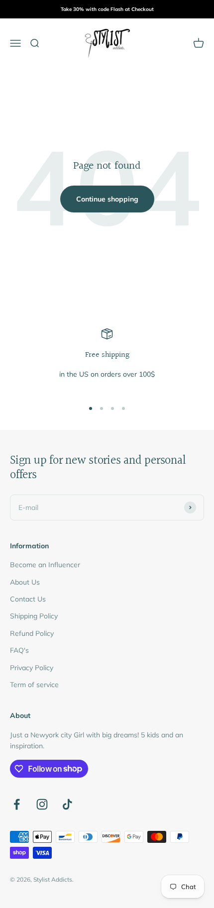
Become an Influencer (45, 564)
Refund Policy (32, 633)
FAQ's (19, 650)
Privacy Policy (31, 667)
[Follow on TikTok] (67, 804)
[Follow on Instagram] (42, 804)
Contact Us (28, 599)
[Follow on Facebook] (16, 804)
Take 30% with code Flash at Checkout (107, 9)
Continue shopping (107, 199)
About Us (25, 582)
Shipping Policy (34, 615)
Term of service (34, 684)
